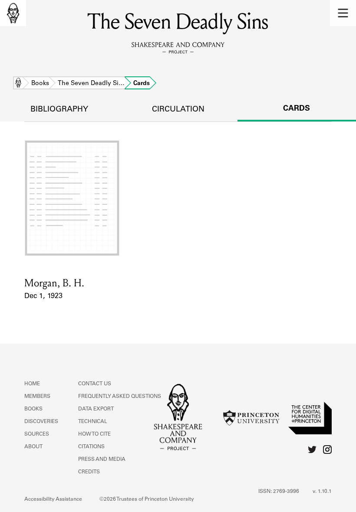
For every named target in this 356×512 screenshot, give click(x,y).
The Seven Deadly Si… (91, 84)
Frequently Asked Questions (119, 396)
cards (296, 109)
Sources (36, 434)
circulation (178, 110)
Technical (92, 421)
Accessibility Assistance (53, 499)
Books (40, 84)
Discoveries (41, 421)
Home (18, 84)
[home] (13, 13)
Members (37, 396)
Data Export (96, 409)
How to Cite (94, 434)
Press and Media (101, 459)
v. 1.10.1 (322, 491)
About (33, 447)
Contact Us (94, 384)
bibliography (59, 110)
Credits (89, 472)
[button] (343, 13)
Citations (91, 447)
